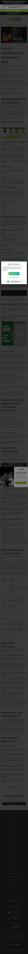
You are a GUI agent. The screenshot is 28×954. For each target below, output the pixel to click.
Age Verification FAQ (14, 277)
